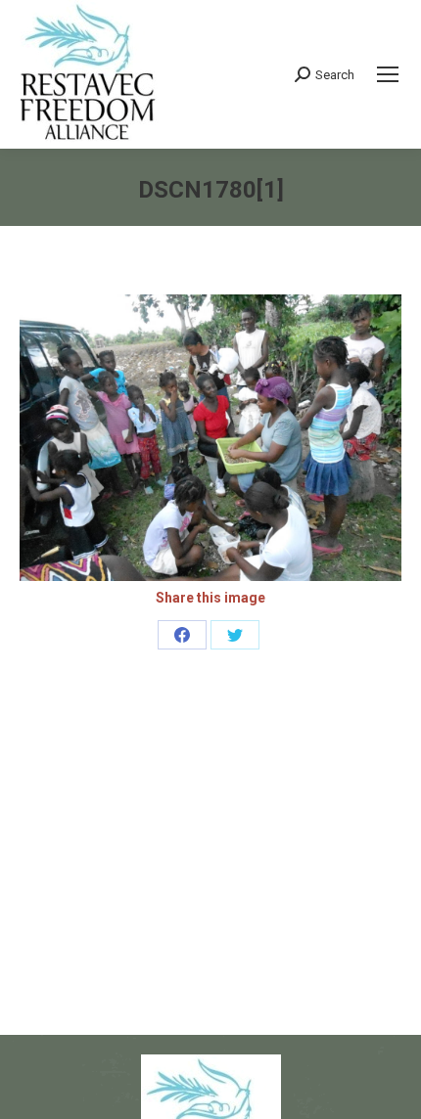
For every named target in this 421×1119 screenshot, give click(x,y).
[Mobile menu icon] (387, 74)
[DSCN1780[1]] (210, 437)
